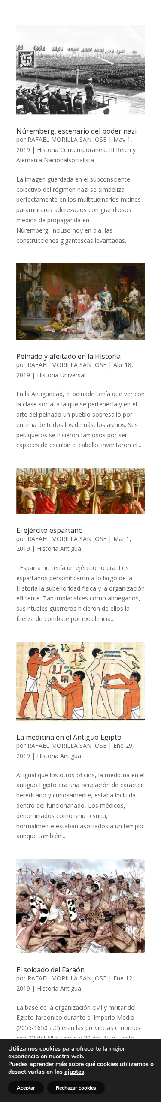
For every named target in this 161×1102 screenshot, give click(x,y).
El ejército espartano (49, 530)
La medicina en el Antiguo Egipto (69, 737)
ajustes (74, 1072)
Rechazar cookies (76, 1087)
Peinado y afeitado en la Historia (68, 356)
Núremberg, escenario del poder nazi (76, 131)
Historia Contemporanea (71, 150)
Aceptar (26, 1087)
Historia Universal (61, 375)
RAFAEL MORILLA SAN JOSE (66, 139)
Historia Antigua (59, 548)
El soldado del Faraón (50, 969)
